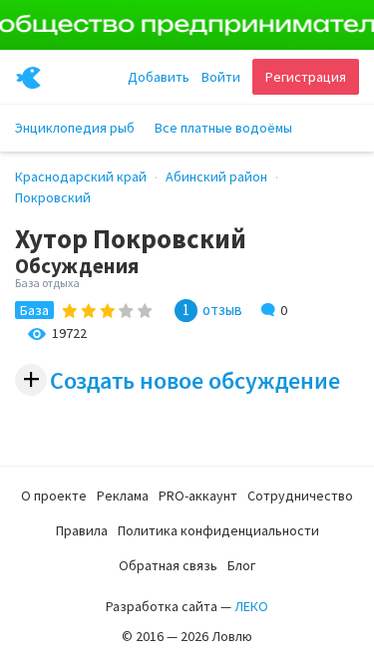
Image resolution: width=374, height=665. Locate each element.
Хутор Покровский (130, 238)
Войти (220, 77)
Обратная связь (168, 565)
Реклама (123, 495)
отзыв (222, 310)
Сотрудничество (300, 495)
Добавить (158, 77)
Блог (241, 565)
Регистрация (305, 77)
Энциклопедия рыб (75, 128)
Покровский (53, 197)
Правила (82, 530)
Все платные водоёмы (223, 128)
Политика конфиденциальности (218, 530)
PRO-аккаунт (198, 495)
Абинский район (216, 176)
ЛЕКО (251, 606)
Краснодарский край (81, 176)
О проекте (54, 495)
